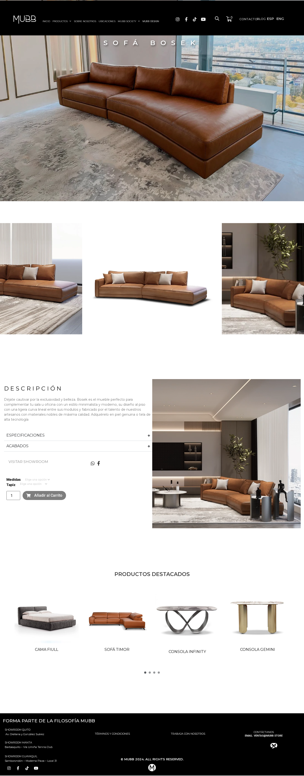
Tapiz (10, 484)
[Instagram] (177, 19)
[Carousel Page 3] (154, 672)
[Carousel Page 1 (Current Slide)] (145, 672)
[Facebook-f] (186, 19)
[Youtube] (203, 19)
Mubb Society (127, 21)
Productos (60, 21)
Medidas (13, 479)
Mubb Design (150, 21)
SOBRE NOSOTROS (85, 21)
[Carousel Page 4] (159, 672)
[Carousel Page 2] (150, 672)
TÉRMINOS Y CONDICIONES (112, 733)
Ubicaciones (107, 21)
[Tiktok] (194, 19)
